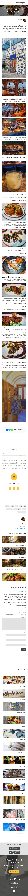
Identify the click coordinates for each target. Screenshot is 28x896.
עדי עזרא (20, 19)
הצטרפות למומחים (14, 883)
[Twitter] (9, 430)
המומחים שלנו (14, 885)
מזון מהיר (22, 793)
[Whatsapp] (12, 430)
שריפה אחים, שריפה (21, 545)
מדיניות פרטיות (14, 887)
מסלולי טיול (21, 699)
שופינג (23, 806)
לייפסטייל (22, 739)
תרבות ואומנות (20, 820)
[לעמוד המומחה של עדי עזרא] (24, 20)
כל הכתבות (14, 886)
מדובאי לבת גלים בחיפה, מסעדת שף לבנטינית (14, 583)
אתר (25, 643)
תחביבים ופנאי (20, 779)
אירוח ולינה (21, 753)
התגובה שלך (23, 617)
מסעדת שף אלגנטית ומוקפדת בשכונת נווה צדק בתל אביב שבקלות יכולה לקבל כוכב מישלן (14, 570)
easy (16, 502)
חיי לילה (22, 766)
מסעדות (22, 686)
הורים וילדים (21, 713)
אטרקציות (21, 833)
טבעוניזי (22, 726)
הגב (25, 607)
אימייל (24, 638)
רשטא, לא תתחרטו (21, 557)
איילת (22, 591)
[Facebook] (7, 430)
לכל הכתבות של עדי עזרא (19, 528)
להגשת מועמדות (14, 871)
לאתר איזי (14, 882)
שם (25, 632)
